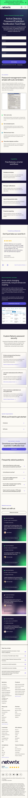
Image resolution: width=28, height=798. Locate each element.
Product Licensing (18, 755)
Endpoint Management (6, 692)
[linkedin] (3, 774)
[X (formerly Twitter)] (6, 774)
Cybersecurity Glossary (6, 710)
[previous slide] (3, 265)
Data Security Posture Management (6, 688)
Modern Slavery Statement (20, 754)
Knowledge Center (5, 738)
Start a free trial (16, 4)
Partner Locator (18, 713)
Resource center (14, 512)
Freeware (3, 713)
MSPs (16, 712)
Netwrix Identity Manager (19, 692)
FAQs (3, 741)
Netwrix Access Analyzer (19, 686)
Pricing (16, 739)
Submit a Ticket (4, 739)
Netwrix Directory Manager (20, 689)
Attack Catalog (4, 722)
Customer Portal (5, 729)
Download (14, 449)
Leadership (17, 731)
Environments (4, 701)
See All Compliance (5, 757)
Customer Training (5, 731)
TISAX (3, 755)
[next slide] (7, 265)
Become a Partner (18, 710)
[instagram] (17, 774)
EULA (16, 747)
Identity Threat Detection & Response (6, 696)
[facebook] (10, 774)
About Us (16, 729)
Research (3, 718)
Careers (16, 734)
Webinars (3, 720)
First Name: (4, 47)
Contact (16, 741)
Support (3, 736)
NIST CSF (3, 752)
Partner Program (18, 708)
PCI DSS (3, 754)
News (3, 715)
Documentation (5, 712)
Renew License (4, 733)
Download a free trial (13, 303)
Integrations (4, 703)
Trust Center (17, 752)
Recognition (17, 738)
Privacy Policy (19, 64)
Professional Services (5, 734)
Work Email (4, 35)
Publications (4, 717)
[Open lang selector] (22, 7)
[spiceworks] (20, 774)
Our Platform (4, 684)
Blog (2, 708)
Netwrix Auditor (18, 687)
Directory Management (6, 690)
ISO (2, 748)
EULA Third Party (18, 748)
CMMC (3, 747)
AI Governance (4, 686)
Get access (14, 62)
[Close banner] (25, 2)
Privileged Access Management (5, 699)
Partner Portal (17, 715)
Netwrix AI (17, 733)
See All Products (18, 696)
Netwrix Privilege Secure (19, 694)
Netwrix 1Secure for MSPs (19, 684)
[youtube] (13, 774)
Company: (4, 41)
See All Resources (5, 724)
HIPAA (3, 750)
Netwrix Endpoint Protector (20, 691)
